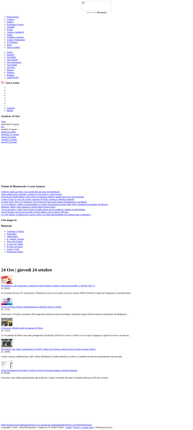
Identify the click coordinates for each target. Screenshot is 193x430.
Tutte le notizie (13, 47)
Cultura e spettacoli (15, 32)
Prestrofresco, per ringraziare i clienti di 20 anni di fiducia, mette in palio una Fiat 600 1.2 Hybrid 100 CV (48, 286)
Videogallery (12, 236)
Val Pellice (11, 57)
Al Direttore (12, 42)
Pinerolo (10, 54)
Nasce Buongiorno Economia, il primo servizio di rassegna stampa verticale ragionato (39, 370)
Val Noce (11, 67)
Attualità (10, 27)
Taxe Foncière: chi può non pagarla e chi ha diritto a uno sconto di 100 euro (35, 212)
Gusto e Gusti (13, 249)
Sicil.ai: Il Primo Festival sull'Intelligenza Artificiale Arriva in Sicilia (31, 307)
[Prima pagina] (2, 83)
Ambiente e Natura (15, 231)
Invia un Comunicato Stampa (45, 425)
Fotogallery (12, 234)
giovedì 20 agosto (9, 142)
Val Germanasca (14, 62)
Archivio (11, 108)
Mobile (10, 110)
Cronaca (10, 19)
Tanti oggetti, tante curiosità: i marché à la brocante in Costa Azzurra (31, 194)
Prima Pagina (13, 17)
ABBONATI (13, 77)
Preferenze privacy (104, 427)
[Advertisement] (22, 163)
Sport (9, 45)
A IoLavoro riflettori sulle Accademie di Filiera (22, 328)
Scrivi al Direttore (75, 425)
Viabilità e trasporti (15, 37)
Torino (10, 52)
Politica (10, 22)
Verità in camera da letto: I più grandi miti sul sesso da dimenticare (30, 192)
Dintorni (10, 72)
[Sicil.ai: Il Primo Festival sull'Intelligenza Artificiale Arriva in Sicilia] (6, 304)
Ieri (2, 127)
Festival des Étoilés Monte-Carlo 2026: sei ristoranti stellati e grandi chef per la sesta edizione (42, 197)
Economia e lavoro (15, 24)
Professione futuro (15, 251)
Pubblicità (62, 425)
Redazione (26, 425)
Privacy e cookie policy (83, 427)
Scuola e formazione (16, 40)
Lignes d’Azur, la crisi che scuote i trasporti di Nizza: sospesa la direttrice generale (37, 199)
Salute (9, 34)
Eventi (10, 29)
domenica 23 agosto (10, 134)
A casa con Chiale (15, 244)
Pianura (10, 70)
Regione (10, 75)
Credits (68, 427)
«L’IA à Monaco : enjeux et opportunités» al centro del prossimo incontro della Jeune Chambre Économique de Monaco (54, 204)
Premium (88, 425)
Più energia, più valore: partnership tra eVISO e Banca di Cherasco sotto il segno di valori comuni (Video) (48, 349)
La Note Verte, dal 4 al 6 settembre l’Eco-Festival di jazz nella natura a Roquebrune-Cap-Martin (43, 202)
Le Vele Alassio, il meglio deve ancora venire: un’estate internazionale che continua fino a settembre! (46, 214)
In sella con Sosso (15, 246)
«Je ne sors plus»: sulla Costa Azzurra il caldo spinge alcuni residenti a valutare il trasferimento (43, 209)
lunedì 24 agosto (8, 132)
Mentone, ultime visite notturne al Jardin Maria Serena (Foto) (28, 207)
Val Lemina (12, 65)
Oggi (3, 122)
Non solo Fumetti (14, 241)
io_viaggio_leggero (15, 239)
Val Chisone (12, 60)
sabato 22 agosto (8, 137)
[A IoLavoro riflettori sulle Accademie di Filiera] (6, 325)
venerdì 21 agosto (9, 139)
